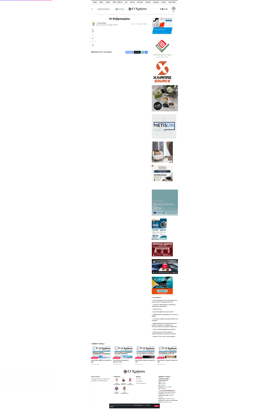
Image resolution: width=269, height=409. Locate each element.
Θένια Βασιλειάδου (130, 384)
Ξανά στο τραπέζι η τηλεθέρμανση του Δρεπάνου (164, 329)
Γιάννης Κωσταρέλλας (117, 384)
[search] (92, 9)
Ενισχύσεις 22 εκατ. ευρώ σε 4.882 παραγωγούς (164, 336)
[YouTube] (162, 9)
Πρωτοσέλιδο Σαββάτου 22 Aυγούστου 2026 (163, 311)
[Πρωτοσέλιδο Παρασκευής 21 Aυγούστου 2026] (123, 352)
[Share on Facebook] (137, 24)
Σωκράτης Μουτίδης (123, 384)
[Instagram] (165, 9)
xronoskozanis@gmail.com (168, 390)
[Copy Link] (143, 24)
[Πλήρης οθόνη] (176, 272)
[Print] (145, 24)
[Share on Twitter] (139, 24)
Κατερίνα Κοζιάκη (116, 393)
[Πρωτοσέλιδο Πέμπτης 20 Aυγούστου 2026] (145, 352)
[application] (165, 266)
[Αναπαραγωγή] (153, 272)
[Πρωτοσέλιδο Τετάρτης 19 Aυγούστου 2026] (167, 352)
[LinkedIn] (167, 9)
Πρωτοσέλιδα (94, 357)
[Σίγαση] (174, 272)
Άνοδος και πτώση (157, 309)
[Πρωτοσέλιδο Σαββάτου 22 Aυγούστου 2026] (101, 352)
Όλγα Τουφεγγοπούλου (124, 393)
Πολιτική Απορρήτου (138, 405)
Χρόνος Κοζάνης (102, 23)
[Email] (141, 24)
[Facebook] (160, 9)
